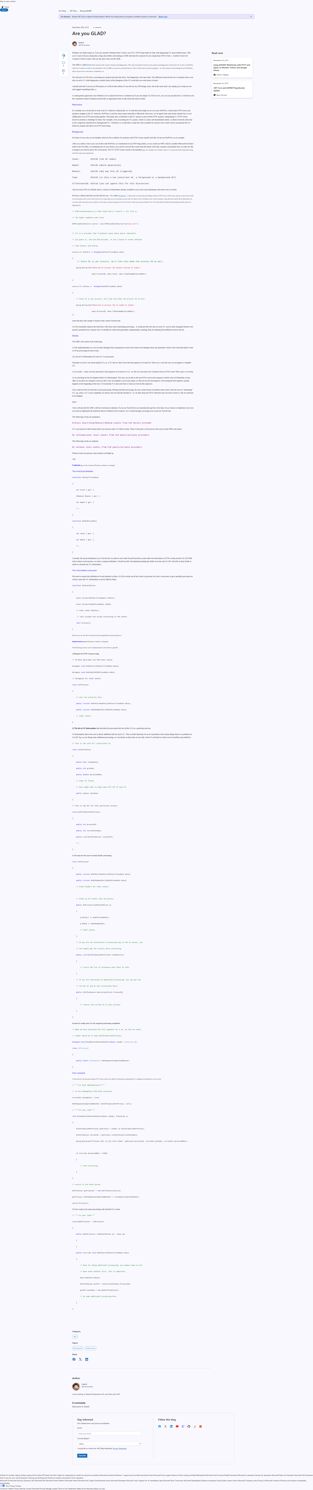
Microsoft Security (16, 1480)
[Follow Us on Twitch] (183, 1427)
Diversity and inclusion (288, 1480)
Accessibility (301, 1480)
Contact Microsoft (32, 1488)
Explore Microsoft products (104, 1475)
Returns (175, 1475)
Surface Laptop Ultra (28, 1475)
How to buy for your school (10, 1478)
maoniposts (77, 1348)
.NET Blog (73, 11)
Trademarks (72, 1488)
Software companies (208, 1480)
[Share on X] (80, 1360)
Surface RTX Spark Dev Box (46, 1475)
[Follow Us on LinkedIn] (171, 1427)
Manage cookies (51, 1488)
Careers (229, 1480)
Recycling (90, 1488)
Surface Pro (4, 1475)
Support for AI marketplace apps (151, 1480)
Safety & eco (81, 1488)
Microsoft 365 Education (304, 1475)
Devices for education (263, 1475)
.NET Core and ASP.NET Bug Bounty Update (229, 89)
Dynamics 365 (29, 1480)
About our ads (99, 1488)
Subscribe (82, 1455)
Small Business (100, 1480)
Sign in (4, 10)
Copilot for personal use (85, 1475)
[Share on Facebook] (74, 1360)
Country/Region (83, 1438)
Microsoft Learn (132, 1480)
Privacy (42, 1488)
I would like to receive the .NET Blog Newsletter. (102, 1448)
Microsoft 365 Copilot (86, 1480)
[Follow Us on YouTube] (177, 1427)
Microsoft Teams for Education (283, 1475)
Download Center (146, 1475)
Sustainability (5, 1483)
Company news (251, 1480)
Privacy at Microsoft (264, 1480)
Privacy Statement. (120, 1448)
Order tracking (183, 1475)
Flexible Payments (230, 1475)
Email (79, 1428)
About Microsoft (239, 1480)
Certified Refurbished (197, 1475)
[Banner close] (251, 16)
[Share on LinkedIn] (86, 1360)
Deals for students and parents (59, 1478)
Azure (108, 1480)
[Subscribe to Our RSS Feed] (200, 1427)
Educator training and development (34, 1478)
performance (90, 1348)
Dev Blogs (62, 11)
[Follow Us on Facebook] (159, 1427)
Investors (276, 1480)
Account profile (134, 1475)
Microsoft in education (246, 1475)
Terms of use (62, 1488)
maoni (81, 42)
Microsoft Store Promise (215, 1475)
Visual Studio (221, 1480)
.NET (75, 1336)
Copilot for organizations (66, 1475)
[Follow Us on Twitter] (165, 1427)
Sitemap (22, 1488)
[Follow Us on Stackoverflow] (194, 1427)
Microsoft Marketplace (192, 1480)
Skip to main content (8, 1)
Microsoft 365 (40, 1480)
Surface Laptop (14, 1475)
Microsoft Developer (118, 1480)
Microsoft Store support (163, 1475)
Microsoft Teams (71, 1480)
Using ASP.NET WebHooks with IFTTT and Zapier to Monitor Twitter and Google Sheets (231, 67)
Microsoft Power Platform (55, 1480)
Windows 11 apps (121, 1475)
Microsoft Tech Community (173, 1480)
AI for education (77, 1478)
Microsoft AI (4, 1480)
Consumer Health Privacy (9, 1488)
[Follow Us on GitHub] (189, 1427)
